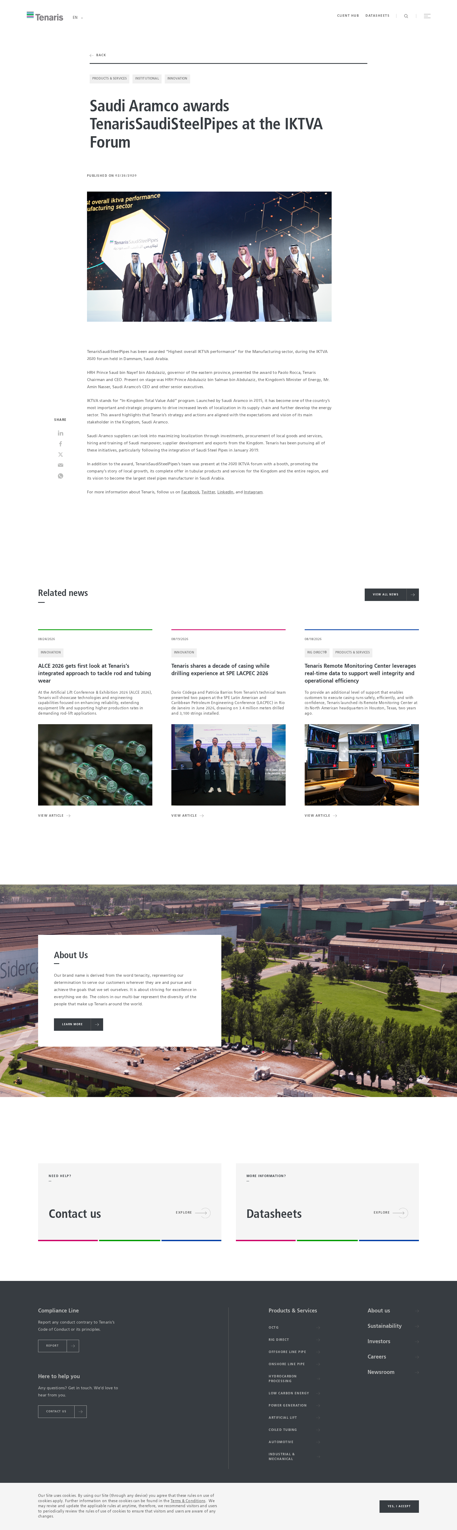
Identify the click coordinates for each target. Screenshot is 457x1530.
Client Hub (348, 15)
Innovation (177, 78)
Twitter (208, 492)
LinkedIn (225, 492)
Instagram (253, 492)
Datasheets (377, 15)
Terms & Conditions (188, 1501)
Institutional (147, 78)
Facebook (190, 492)
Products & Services (109, 78)
